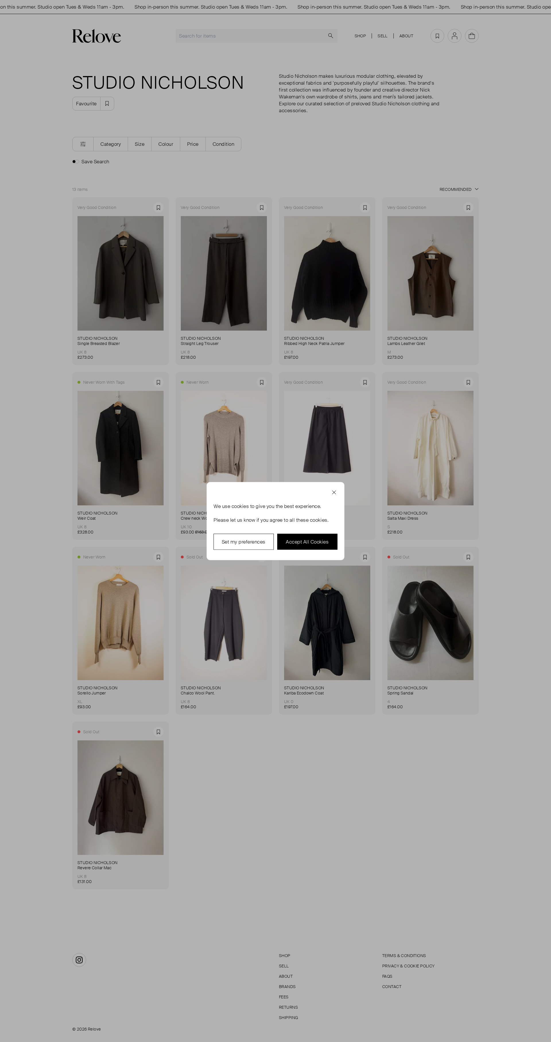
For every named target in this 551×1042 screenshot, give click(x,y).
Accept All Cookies (307, 541)
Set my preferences (243, 541)
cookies (240, 506)
